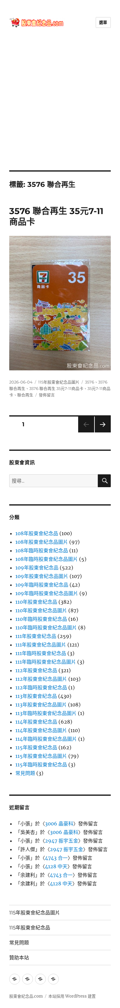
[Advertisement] (60, 107)
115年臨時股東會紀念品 (41, 765)
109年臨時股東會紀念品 (41, 585)
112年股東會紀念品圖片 (41, 679)
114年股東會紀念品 (36, 722)
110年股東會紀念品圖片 (41, 610)
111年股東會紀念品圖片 (40, 645)
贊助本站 (19, 958)
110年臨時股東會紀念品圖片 (46, 627)
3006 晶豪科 (59, 824)
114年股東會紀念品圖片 (41, 730)
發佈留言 (47, 394)
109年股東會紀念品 (36, 568)
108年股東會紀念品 (36, 533)
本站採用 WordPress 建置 (72, 996)
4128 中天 (56, 866)
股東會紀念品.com (26, 996)
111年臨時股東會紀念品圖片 (45, 662)
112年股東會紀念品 (36, 670)
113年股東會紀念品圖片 (41, 705)
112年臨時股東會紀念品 (41, 687)
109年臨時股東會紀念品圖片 (46, 593)
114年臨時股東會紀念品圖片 (46, 739)
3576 (89, 382)
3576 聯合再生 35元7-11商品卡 (56, 388)
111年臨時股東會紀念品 (40, 653)
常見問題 (25, 773)
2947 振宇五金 (61, 841)
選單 (103, 22)
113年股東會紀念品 (36, 696)
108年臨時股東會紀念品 (41, 550)
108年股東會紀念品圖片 (41, 542)
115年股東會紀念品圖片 (58, 382)
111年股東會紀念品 (35, 636)
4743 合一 (56, 858)
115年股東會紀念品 (36, 747)
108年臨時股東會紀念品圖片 (46, 559)
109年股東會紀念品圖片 (41, 576)
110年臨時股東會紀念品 (41, 619)
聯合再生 (25, 394)
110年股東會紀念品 (36, 602)
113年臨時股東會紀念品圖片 (46, 713)
